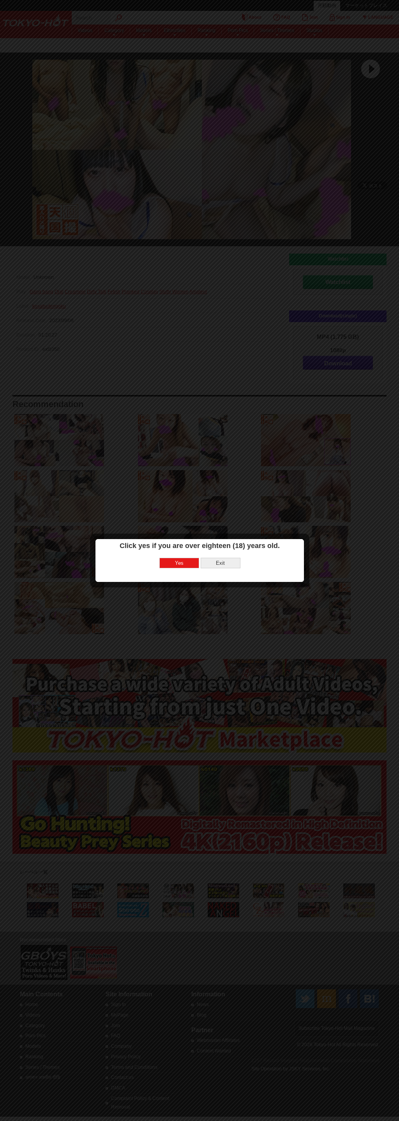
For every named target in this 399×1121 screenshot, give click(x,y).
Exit (220, 563)
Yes (179, 563)
